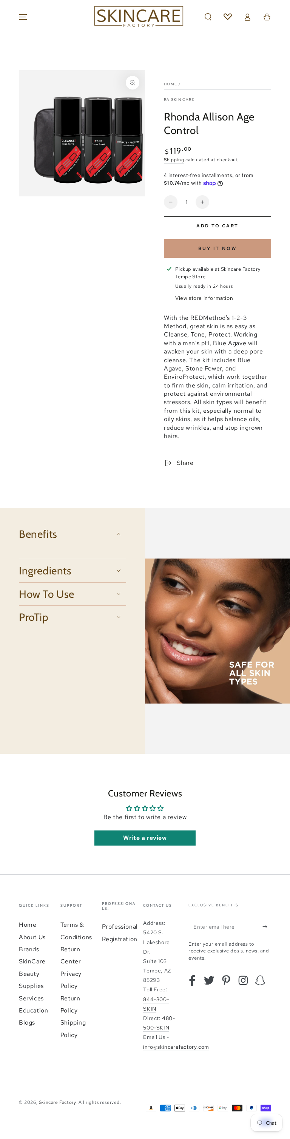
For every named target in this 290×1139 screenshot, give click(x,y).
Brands (29, 949)
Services (31, 998)
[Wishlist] (228, 17)
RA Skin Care (179, 99)
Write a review (145, 838)
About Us (32, 937)
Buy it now (217, 248)
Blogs (27, 1022)
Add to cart (217, 226)
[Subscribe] (266, 926)
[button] (208, 17)
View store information (204, 298)
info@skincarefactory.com (176, 1046)
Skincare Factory (57, 1102)
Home (170, 84)
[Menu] (23, 17)
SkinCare (32, 961)
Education (33, 1010)
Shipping (174, 160)
